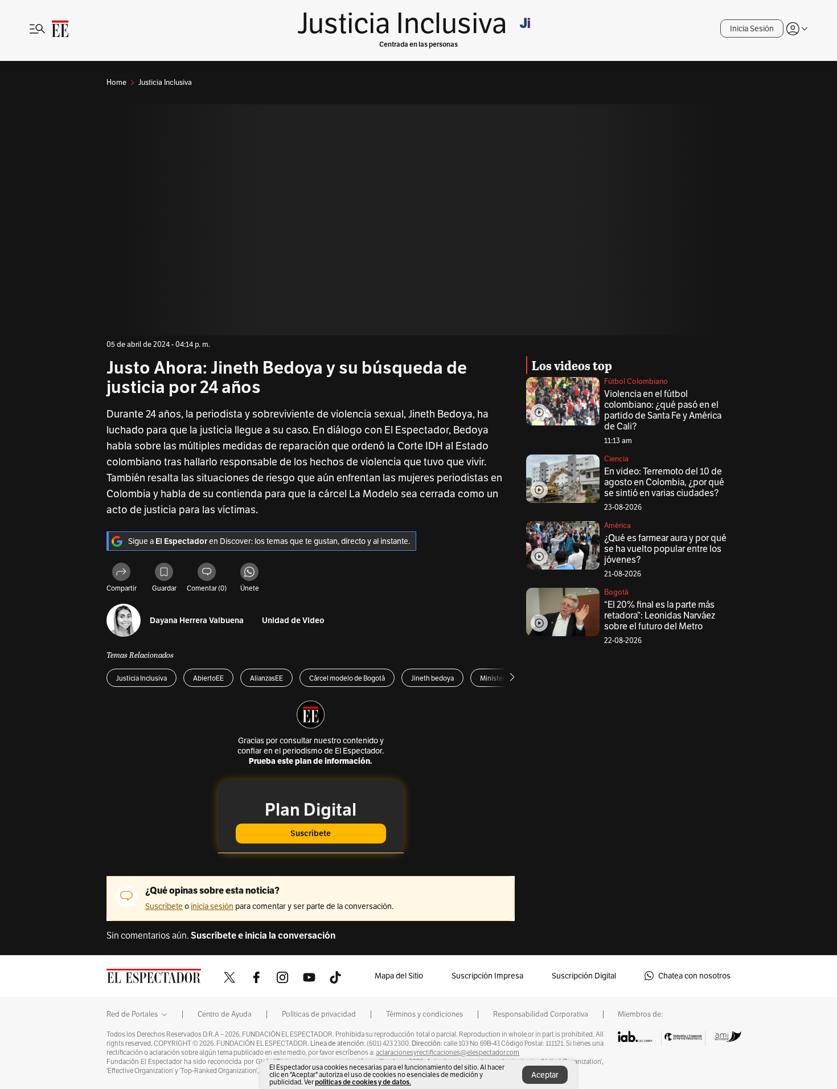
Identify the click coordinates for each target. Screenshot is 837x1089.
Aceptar (545, 1075)
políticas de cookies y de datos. (363, 1082)
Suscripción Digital (584, 976)
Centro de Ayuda (225, 1014)
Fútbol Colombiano (636, 381)
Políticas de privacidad (319, 1014)
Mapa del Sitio (399, 976)
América (617, 525)
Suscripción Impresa (487, 976)
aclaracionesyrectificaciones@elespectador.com (447, 1053)
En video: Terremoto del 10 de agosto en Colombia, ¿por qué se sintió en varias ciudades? (664, 482)
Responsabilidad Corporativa (540, 1014)
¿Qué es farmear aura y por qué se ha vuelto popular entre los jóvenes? (665, 549)
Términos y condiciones (424, 1014)
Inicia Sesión (752, 28)
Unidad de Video (293, 620)
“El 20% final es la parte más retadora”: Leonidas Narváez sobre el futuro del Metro (659, 615)
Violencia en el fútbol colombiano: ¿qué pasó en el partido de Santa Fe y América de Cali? (662, 410)
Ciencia (616, 459)
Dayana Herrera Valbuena (197, 620)
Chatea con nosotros (694, 976)
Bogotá (616, 592)
